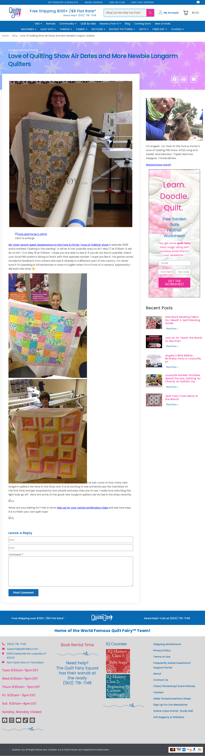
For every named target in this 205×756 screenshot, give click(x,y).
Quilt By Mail (88, 23)
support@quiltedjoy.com (22, 649)
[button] (168, 12)
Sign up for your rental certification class (82, 508)
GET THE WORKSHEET (174, 282)
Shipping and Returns (167, 644)
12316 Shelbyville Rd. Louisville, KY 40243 (26, 655)
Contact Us (160, 680)
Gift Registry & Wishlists (168, 717)
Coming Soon (142, 23)
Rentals (50, 23)
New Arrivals (162, 23)
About (157, 674)
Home (5, 35)
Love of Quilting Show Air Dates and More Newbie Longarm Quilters (57, 35)
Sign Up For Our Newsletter (170, 705)
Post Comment (23, 592)
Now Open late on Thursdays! (25, 662)
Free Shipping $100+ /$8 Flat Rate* (63, 11)
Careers (158, 692)
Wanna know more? (158, 165)
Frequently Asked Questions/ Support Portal (172, 665)
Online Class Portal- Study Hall (173, 711)
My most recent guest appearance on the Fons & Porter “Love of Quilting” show (58, 245)
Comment (15, 554)
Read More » (172, 328)
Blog (127, 23)
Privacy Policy (162, 650)
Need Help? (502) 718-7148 (79, 15)
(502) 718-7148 (16, 644)
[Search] (150, 12)
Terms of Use (161, 657)
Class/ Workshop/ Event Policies (174, 686)
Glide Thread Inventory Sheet (172, 698)
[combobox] (125, 12)
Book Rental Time (77, 644)
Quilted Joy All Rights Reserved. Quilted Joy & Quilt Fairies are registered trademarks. (61, 749)
